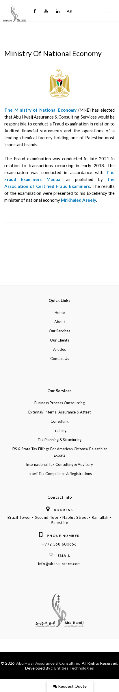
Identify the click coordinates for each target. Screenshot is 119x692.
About (59, 321)
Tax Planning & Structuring (59, 439)
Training (59, 430)
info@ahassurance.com (59, 563)
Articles (59, 349)
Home (60, 312)
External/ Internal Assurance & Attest (59, 412)
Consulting (59, 421)
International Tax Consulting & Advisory (59, 464)
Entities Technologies (74, 668)
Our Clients (59, 340)
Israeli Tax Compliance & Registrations (59, 473)
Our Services (59, 331)
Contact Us (59, 358)
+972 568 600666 (59, 544)
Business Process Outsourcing (59, 403)
